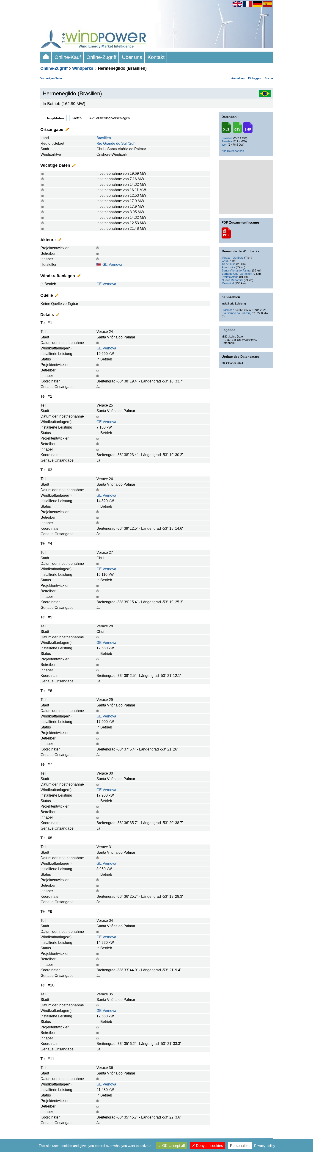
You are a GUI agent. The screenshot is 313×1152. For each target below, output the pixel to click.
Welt (224, 144)
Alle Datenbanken (233, 151)
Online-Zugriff (101, 57)
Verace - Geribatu (233, 257)
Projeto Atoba (230, 277)
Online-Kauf (68, 57)
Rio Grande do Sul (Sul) (115, 143)
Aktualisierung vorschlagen (109, 118)
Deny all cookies (209, 1146)
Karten (77, 118)
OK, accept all (173, 1146)
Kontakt (156, 57)
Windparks (82, 68)
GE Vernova (112, 264)
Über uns (132, 57)
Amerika (227, 141)
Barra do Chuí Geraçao (236, 273)
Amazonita (228, 267)
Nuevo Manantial (232, 280)
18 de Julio (229, 264)
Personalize (240, 1146)
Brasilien (103, 138)
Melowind (228, 283)
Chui (225, 261)
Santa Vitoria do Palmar (236, 270)
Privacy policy (264, 1146)
